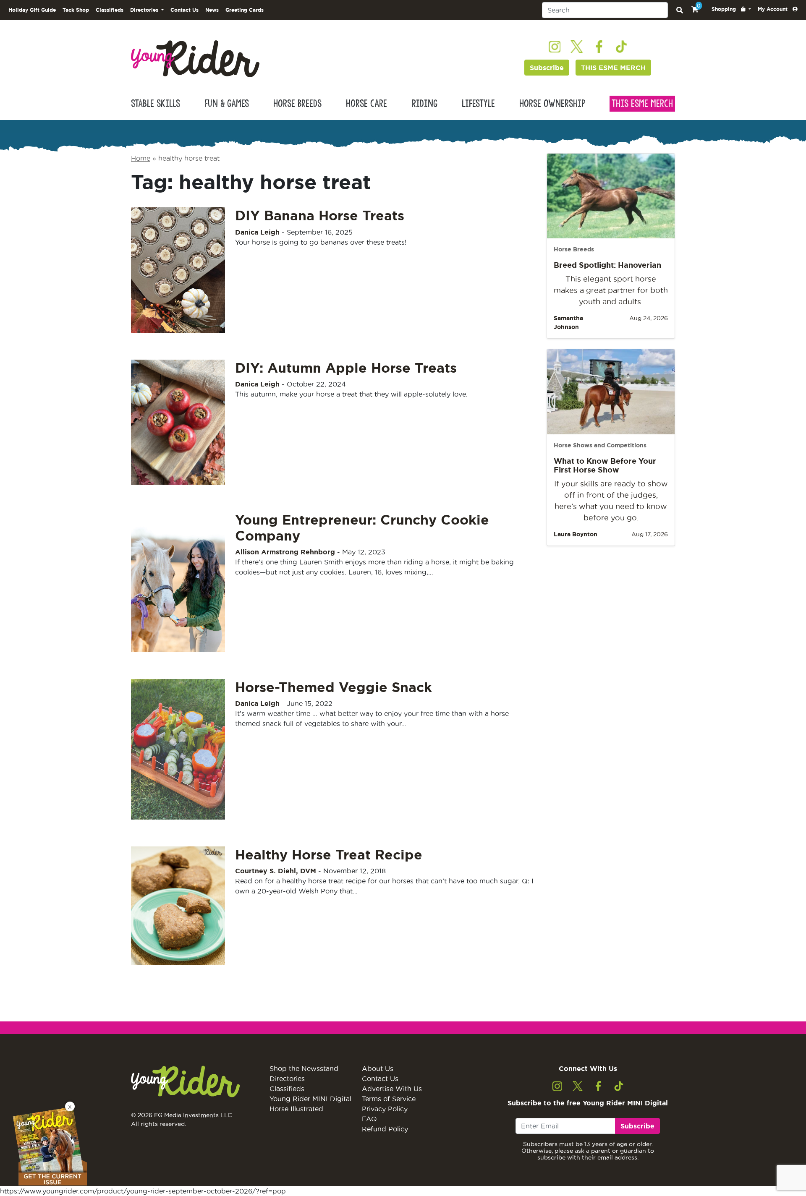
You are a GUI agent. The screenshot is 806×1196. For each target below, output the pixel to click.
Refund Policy (385, 1129)
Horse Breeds (297, 104)
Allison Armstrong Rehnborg (285, 552)
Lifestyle (478, 104)
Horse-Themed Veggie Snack (333, 687)
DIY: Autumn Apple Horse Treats (346, 367)
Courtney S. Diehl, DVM (275, 871)
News (212, 10)
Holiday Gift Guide (32, 10)
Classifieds (109, 10)
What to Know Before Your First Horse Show (605, 465)
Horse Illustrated (296, 1108)
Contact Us (184, 10)
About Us (377, 1068)
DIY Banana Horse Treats (319, 215)
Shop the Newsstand (304, 1068)
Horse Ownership (552, 104)
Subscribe (547, 67)
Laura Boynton (575, 534)
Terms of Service (389, 1098)
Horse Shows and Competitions (600, 445)
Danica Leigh (257, 232)
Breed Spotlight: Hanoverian (607, 265)
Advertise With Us (392, 1088)
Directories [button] (145, 10)
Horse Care (366, 104)
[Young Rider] (195, 58)
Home (140, 158)
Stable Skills (155, 104)
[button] (731, 9)
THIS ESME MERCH (613, 67)
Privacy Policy (385, 1108)
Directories (287, 1078)
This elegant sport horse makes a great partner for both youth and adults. (611, 290)
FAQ (369, 1119)
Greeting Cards (244, 10)
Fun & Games (226, 104)
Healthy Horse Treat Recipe (328, 854)
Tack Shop (76, 10)
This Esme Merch (642, 104)
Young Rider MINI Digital (310, 1098)
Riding (424, 104)
